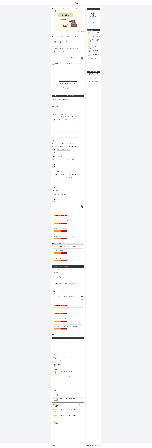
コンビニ (63, 84)
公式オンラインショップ (65, 87)
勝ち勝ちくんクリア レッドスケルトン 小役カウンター (63, 220)
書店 (90, 77)
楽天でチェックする (64, 215)
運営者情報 (88, 445)
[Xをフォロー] (94, 22)
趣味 (53, 334)
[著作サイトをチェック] (92, 22)
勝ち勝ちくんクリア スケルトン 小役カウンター (61, 303)
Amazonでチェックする (57, 215)
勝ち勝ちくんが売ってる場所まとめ (93, 81)
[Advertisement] (68, 73)
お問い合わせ (92, 445)
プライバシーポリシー (97, 445)
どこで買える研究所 (93, 16)
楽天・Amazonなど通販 (65, 88)
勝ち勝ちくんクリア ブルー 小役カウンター (61, 228)
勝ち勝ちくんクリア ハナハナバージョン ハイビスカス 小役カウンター (65, 236)
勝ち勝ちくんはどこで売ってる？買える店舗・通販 (68, 83)
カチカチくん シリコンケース (59, 250)
